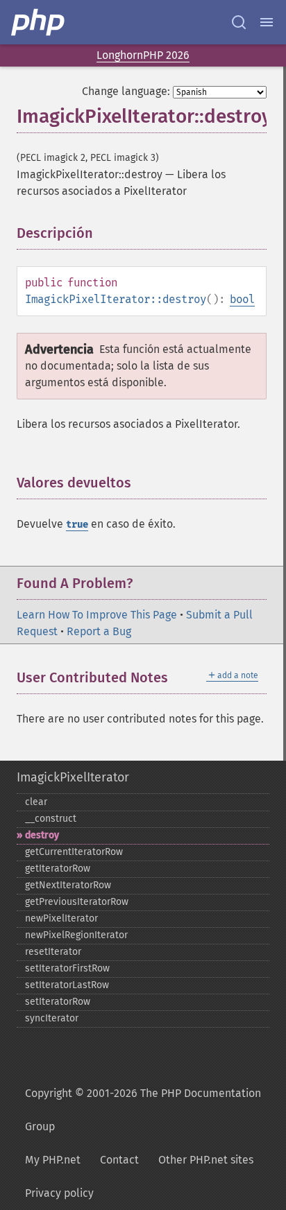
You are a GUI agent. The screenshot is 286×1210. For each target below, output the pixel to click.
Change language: (126, 91)
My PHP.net (53, 1159)
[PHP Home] (39, 22)
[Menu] (266, 22)
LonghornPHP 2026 (143, 55)
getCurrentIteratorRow (74, 852)
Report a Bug (99, 631)
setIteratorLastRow (67, 985)
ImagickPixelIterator (73, 777)
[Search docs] (239, 22)
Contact (119, 1159)
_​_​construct (50, 818)
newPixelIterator (61, 918)
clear (36, 802)
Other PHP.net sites (205, 1159)
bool (242, 299)
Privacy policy (59, 1193)
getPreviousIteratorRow (76, 902)
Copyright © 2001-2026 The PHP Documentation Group (143, 1110)
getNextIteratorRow (68, 885)
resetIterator (53, 952)
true (77, 524)
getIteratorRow (57, 868)
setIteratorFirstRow (67, 968)
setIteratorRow (57, 1002)
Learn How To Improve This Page (97, 614)
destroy (42, 835)
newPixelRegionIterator (76, 935)
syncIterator (51, 1018)
